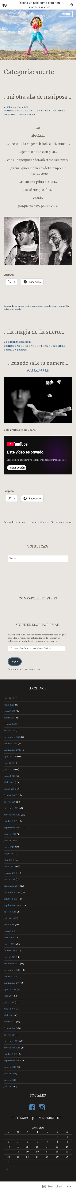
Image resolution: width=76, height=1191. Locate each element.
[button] (21, 241)
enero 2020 (9, 802)
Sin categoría (57, 522)
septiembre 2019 (12, 827)
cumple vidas (50, 306)
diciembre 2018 (12, 886)
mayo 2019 (9, 853)
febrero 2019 (10, 873)
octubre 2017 (10, 976)
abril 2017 (9, 1015)
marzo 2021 (10, 718)
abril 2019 (9, 860)
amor (20, 306)
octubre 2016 (10, 1054)
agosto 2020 (10, 756)
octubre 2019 (10, 821)
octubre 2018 (10, 899)
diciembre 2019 (12, 808)
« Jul (6, 1169)
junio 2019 (9, 847)
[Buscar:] (38, 558)
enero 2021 (9, 730)
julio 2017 (9, 996)
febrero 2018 (10, 950)
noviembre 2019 (12, 815)
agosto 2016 (10, 1067)
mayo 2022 (9, 711)
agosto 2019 (10, 834)
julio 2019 (9, 840)
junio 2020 (9, 769)
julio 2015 (9, 1086)
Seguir (14, 661)
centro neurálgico (33, 306)
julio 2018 (9, 918)
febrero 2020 (10, 795)
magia (46, 522)
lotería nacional (34, 522)
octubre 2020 (10, 743)
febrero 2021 (10, 724)
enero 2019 (9, 879)
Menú (66, 14)
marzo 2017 (9, 1021)
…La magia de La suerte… (34, 331)
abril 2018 (9, 937)
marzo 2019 (10, 866)
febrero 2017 (10, 1028)
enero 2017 (9, 1035)
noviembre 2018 (12, 892)
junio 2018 (9, 924)
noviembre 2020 (12, 737)
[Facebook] (33, 1107)
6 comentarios (15, 350)
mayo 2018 (9, 931)
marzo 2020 (10, 789)
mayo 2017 (9, 1009)
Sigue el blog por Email (38, 625)
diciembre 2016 (12, 1041)
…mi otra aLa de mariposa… (37, 96)
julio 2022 (9, 698)
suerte (18, 309)
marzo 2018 (10, 944)
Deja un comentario (19, 114)
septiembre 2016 (12, 1060)
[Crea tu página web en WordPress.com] (38, 5)
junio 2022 (9, 705)
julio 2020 (9, 763)
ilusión (21, 522)
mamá (62, 306)
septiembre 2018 (12, 905)
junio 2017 (9, 1002)
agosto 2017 (10, 989)
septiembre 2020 (12, 750)
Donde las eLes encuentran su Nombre (35, 111)
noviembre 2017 (12, 970)
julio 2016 (9, 1073)
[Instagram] (42, 1107)
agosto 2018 (10, 912)
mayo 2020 (9, 776)
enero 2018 (9, 957)
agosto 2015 (10, 1080)
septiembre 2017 (12, 983)
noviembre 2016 (12, 1048)
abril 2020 (9, 782)
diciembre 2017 (11, 963)
